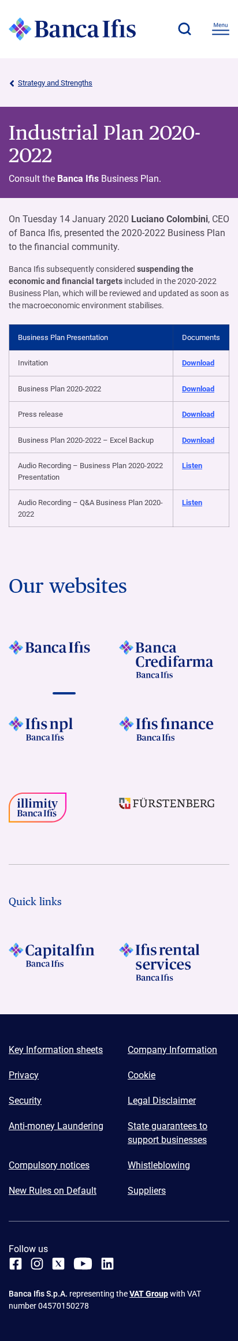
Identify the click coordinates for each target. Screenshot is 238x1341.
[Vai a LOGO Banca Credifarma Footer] (174, 659)
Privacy (24, 1075)
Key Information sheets (56, 1049)
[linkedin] (107, 1264)
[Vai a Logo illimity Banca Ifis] (64, 811)
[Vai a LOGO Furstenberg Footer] (174, 811)
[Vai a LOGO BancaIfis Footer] (64, 659)
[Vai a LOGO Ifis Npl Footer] (64, 735)
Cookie (141, 1075)
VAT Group (148, 1293)
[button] (184, 29)
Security (25, 1100)
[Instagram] (37, 1264)
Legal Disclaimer (162, 1100)
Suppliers (147, 1190)
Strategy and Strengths (55, 83)
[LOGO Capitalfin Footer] (64, 961)
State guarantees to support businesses (167, 1132)
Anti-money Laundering (56, 1125)
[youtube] (83, 1264)
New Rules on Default (52, 1190)
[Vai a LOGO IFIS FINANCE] (174, 735)
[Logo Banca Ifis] (72, 29)
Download (198, 362)
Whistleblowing (159, 1165)
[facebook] (16, 1264)
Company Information (172, 1049)
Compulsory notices (49, 1165)
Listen (192, 465)
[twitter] (58, 1264)
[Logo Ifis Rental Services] (174, 961)
